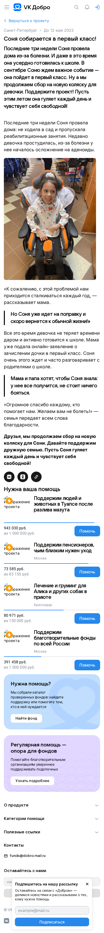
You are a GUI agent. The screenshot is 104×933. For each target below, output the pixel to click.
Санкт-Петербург (20, 30)
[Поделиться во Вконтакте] (9, 477)
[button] (52, 805)
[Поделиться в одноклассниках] (22, 477)
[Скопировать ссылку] (36, 477)
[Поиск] (77, 7)
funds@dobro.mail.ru (28, 856)
